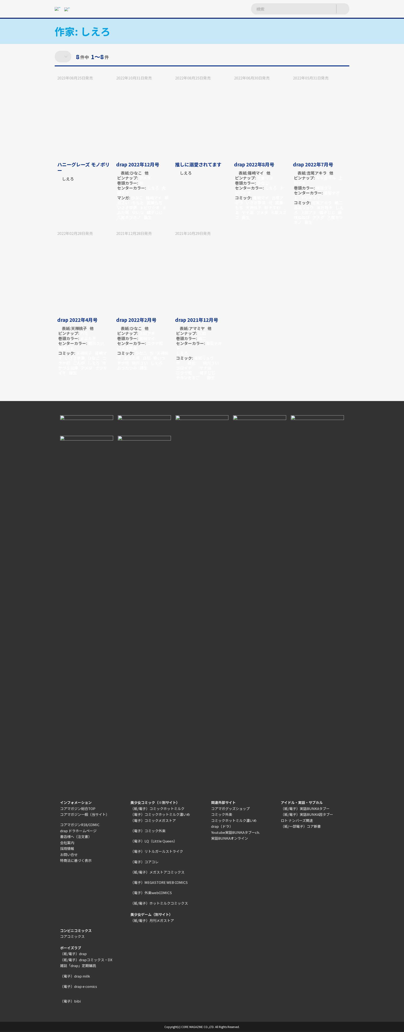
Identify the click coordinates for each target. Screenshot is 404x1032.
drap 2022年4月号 (77, 319)
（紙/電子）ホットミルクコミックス (159, 903)
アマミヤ (197, 328)
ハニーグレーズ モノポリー (83, 167)
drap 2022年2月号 (136, 319)
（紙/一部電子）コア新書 (301, 826)
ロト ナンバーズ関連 (297, 820)
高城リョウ (304, 207)
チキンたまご (187, 377)
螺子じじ (154, 212)
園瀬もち (154, 202)
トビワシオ (150, 207)
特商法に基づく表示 (76, 860)
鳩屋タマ (324, 188)
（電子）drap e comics (78, 986)
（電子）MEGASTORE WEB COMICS (159, 882)
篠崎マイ (154, 198)
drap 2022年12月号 (137, 164)
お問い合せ (69, 854)
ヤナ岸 (248, 212)
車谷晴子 (324, 207)
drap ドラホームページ (78, 830)
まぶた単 (88, 338)
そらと (138, 202)
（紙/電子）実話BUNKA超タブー (307, 814)
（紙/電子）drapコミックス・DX (86, 959)
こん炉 (79, 363)
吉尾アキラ (317, 172)
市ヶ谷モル (326, 178)
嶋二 (339, 202)
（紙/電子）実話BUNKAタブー (305, 808)
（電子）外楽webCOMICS (151, 892)
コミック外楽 (221, 814)
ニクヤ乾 (155, 343)
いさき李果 (127, 207)
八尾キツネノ (129, 217)
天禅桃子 (254, 207)
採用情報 (67, 848)
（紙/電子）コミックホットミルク (157, 808)
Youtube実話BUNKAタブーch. (235, 832)
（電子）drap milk (75, 976)
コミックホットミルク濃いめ (234, 820)
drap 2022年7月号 (313, 164)
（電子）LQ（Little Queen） (153, 840)
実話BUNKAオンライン (229, 838)
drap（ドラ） (222, 826)
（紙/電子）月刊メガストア (152, 920)
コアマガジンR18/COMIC (79, 824)
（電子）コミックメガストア (153, 820)
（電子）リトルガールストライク (156, 851)
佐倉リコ (265, 178)
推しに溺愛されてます (198, 164)
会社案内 (67, 842)
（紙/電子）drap (73, 953)
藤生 (148, 217)
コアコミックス (72, 936)
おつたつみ (127, 368)
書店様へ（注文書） (76, 836)
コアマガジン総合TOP (77, 808)
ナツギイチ (311, 198)
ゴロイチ (184, 368)
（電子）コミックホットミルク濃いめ (160, 814)
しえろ (68, 178)
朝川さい (96, 343)
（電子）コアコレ (144, 861)
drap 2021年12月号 (196, 319)
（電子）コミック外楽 (148, 830)
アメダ (145, 178)
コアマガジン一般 (74, 814)
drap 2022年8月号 (254, 164)
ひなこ (136, 172)
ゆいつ (138, 212)
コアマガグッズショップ (230, 808)
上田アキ (309, 212)
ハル (84, 333)
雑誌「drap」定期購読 (78, 965)
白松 (147, 358)
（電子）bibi (70, 1001)
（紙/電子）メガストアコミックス (157, 872)
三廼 (202, 333)
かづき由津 (68, 368)
